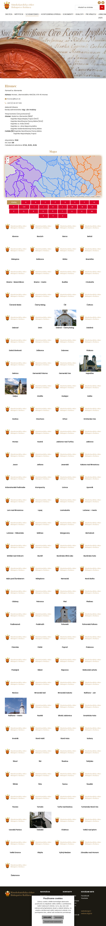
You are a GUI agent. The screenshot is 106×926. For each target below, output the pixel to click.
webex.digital (86, 913)
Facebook (85, 896)
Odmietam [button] (58, 917)
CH (24, 207)
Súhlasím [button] (47, 917)
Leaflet (67, 196)
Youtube (84, 898)
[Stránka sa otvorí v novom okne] (102, 2)
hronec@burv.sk (13, 99)
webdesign (85, 911)
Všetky (14, 202)
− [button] (7, 162)
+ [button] (7, 158)
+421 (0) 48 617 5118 (14, 103)
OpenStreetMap (80, 196)
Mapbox (99, 196)
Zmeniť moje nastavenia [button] (52, 921)
